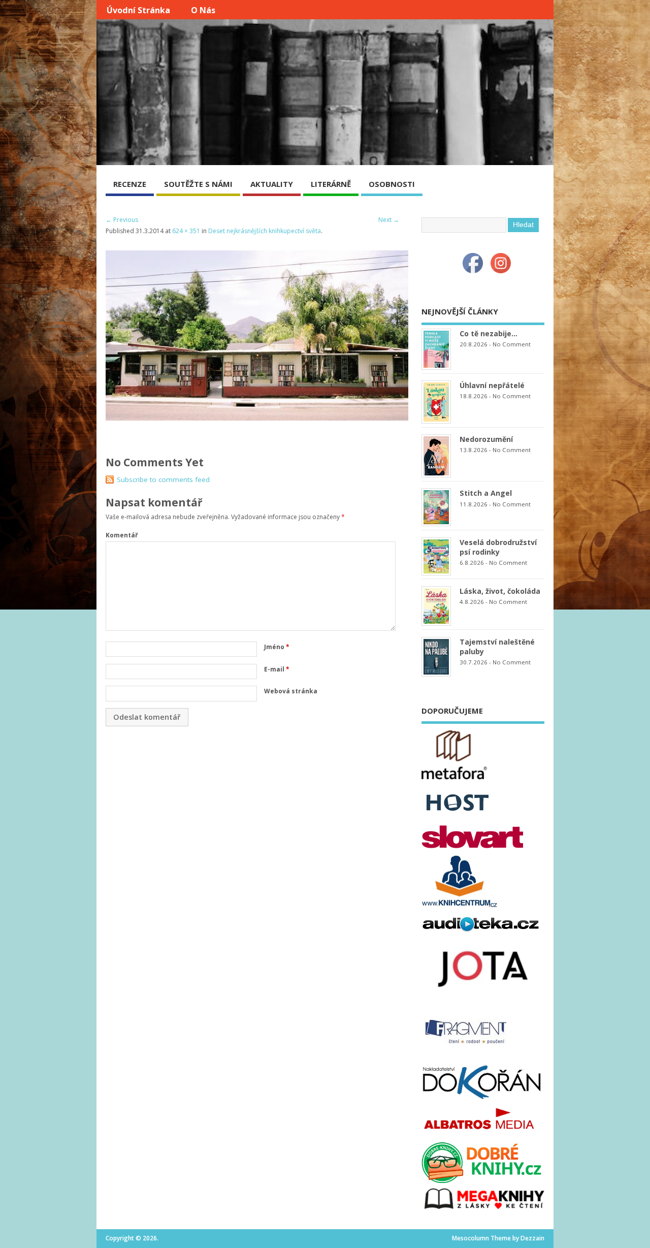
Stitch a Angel (486, 493)
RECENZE (129, 184)
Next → (388, 219)
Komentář (122, 535)
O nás (203, 10)
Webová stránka (290, 691)
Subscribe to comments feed (163, 479)
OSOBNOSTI (392, 184)
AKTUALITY (271, 184)
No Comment (512, 344)
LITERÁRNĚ (331, 184)
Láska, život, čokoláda (500, 591)
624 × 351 (186, 231)
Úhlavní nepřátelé (492, 385)
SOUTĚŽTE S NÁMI (198, 184)
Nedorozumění (486, 439)
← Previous (122, 219)
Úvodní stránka (138, 10)
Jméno (276, 647)
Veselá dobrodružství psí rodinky (498, 547)
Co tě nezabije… (488, 333)
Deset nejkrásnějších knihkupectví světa (264, 231)
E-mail (276, 669)
